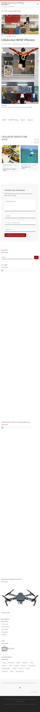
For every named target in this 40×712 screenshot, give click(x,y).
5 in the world (4, 624)
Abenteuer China (5, 626)
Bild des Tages (11, 648)
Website (9, 230)
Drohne (4, 665)
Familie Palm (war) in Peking (18, 699)
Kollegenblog (4, 632)
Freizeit (23, 665)
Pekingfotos (4, 634)
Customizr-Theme (31, 704)
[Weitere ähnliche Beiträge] (37, 141)
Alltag (4, 662)
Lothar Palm (7, 44)
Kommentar (10, 201)
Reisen (21, 668)
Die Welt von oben (5, 612)
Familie (16, 665)
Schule (28, 668)
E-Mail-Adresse (12, 223)
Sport (11, 671)
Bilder (18, 662)
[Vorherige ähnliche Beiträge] (32, 141)
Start (2, 11)
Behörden (11, 662)
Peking (14, 668)
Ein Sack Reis (4, 629)
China (31, 662)
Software (5, 671)
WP (13, 704)
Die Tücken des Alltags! (9, 169)
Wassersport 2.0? (26, 167)
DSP (6, 11)
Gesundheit (31, 665)
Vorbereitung (20, 671)
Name (7, 216)
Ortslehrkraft (6, 668)
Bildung (25, 662)
